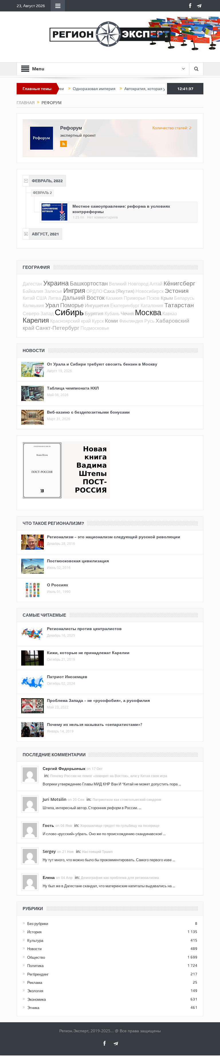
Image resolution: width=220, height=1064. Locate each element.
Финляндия (131, 321)
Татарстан (179, 305)
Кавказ (169, 313)
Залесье (53, 291)
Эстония (176, 291)
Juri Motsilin (54, 799)
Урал (52, 305)
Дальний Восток (83, 297)
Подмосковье (94, 328)
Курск (98, 321)
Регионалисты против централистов (84, 628)
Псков (153, 298)
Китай (29, 298)
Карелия (36, 320)
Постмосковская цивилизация (78, 560)
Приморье (135, 298)
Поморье (72, 305)
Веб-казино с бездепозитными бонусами (88, 412)
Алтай (156, 284)
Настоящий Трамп (97, 851)
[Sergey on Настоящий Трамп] (30, 855)
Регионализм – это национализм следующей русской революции (113, 536)
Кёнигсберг (179, 283)
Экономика (36, 999)
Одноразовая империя (77, 88)
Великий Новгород (128, 284)
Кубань (112, 313)
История (34, 931)
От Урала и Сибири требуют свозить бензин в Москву (102, 364)
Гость (48, 825)
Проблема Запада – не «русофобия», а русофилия (98, 700)
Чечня (127, 313)
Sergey (49, 851)
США (41, 298)
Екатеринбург (125, 305)
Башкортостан (89, 283)
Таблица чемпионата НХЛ (73, 388)
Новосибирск (149, 291)
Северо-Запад (38, 313)
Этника (33, 1007)
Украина (56, 283)
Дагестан (32, 284)
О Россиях (57, 584)
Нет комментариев (102, 217)
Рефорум (71, 127)
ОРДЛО (94, 291)
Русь (149, 321)
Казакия (114, 298)
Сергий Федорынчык (64, 768)
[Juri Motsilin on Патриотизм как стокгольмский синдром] (30, 803)
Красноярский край (70, 321)
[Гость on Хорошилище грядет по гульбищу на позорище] (30, 829)
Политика (35, 965)
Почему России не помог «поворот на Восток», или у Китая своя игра (108, 775)
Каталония (152, 305)
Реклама (34, 982)
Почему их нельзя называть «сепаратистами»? (94, 724)
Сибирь (69, 312)
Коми (111, 320)
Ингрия (74, 290)
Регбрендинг (38, 974)
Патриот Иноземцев (67, 676)
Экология (35, 990)
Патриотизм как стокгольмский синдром (127, 799)
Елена (49, 877)
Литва (54, 298)
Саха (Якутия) (118, 291)
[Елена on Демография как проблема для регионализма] (30, 881)
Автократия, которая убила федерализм (145, 88)
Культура (35, 940)
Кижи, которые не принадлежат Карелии (88, 652)
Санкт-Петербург (57, 327)
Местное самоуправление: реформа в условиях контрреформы (121, 208)
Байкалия (33, 291)
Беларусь (184, 298)
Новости (34, 948)
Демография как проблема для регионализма (120, 877)
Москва (148, 312)
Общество (36, 957)
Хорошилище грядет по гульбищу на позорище (120, 825)
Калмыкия (33, 305)
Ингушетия (97, 305)
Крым (167, 298)
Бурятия (94, 313)
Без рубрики (37, 923)
